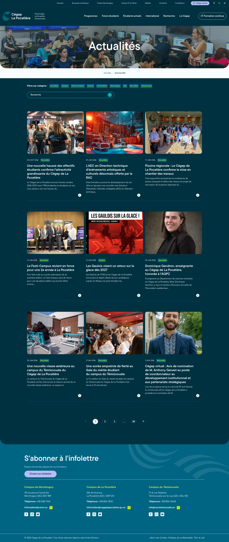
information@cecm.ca (35, 507)
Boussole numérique (80, 3)
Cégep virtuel (201, 3)
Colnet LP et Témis (128, 3)
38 (133, 422)
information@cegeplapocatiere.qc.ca (106, 507)
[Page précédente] (86, 421)
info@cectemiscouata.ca (162, 507)
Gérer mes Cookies (158, 538)
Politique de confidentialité (180, 538)
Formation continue (214, 16)
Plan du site (199, 538)
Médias (148, 3)
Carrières (163, 3)
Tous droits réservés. (62, 538)
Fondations (179, 3)
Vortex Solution (92, 538)
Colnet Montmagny (105, 3)
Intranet (60, 3)
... (124, 422)
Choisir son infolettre (40, 474)
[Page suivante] (143, 421)
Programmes (90, 16)
